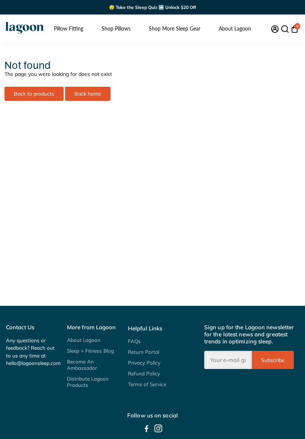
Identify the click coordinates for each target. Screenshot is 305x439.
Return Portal (143, 352)
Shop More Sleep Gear (174, 28)
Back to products (34, 93)
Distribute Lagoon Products (88, 381)
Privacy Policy (144, 362)
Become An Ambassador (82, 364)
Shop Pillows (116, 28)
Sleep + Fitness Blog (90, 350)
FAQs (134, 341)
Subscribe (273, 360)
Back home (87, 93)
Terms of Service (147, 384)
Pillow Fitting (68, 28)
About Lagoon (235, 28)
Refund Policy (144, 373)
